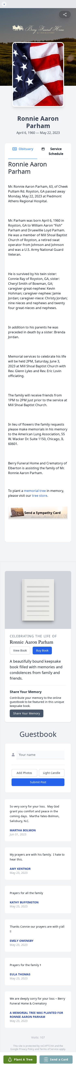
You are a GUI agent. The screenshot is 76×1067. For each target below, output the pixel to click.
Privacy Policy (26, 1049)
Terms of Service (49, 1049)
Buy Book (42, 650)
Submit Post (38, 782)
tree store (39, 495)
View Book (20, 650)
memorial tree (35, 490)
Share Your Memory (26, 713)
